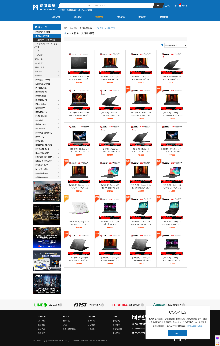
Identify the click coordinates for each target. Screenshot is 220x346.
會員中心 (91, 320)
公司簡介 (41, 320)
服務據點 (41, 324)
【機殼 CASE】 (40, 124)
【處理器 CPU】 (41, 91)
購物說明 (142, 16)
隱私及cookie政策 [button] (194, 326)
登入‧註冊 (172, 5)
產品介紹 (73, 28)
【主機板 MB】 (40, 95)
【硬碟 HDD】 (40, 108)
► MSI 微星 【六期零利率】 (45, 39)
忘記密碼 (91, 324)
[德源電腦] (36, 17)
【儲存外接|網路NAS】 (43, 161)
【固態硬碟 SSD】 (41, 112)
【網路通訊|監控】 (42, 165)
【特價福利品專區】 (42, 31)
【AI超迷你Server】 (42, 79)
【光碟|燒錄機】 (41, 116)
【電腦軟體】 (39, 140)
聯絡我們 (164, 16)
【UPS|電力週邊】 (42, 169)
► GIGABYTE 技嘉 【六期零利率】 (45, 45)
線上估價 (78, 16)
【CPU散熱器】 (40, 128)
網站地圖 (116, 332)
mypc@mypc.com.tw (144, 332)
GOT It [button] (177, 333)
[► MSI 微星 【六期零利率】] (44, 7)
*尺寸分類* (38, 71)
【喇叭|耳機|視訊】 (42, 148)
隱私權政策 (117, 328)
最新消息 (56, 16)
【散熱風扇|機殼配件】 (43, 132)
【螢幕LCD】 (39, 136)
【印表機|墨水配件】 (42, 153)
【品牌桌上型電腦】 (42, 83)
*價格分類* (38, 75)
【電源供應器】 (40, 120)
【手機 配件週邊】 (42, 177)
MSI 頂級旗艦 (72, 10)
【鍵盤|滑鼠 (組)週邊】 (43, 144)
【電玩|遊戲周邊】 (42, 173)
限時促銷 (121, 16)
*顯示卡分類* (39, 67)
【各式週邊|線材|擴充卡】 (44, 157)
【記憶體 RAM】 (41, 99)
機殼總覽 (62, 10)
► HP (36, 51)
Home (66, 28)
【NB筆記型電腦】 (42, 35)
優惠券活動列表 (69, 328)
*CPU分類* (38, 63)
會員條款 (116, 324)
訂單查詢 (91, 328)
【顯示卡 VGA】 (40, 104)
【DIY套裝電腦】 (41, 87)
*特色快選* (38, 59)
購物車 (183, 5)
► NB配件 (38, 55)
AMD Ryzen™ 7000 (85, 10)
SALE (65, 324)
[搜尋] (158, 5)
